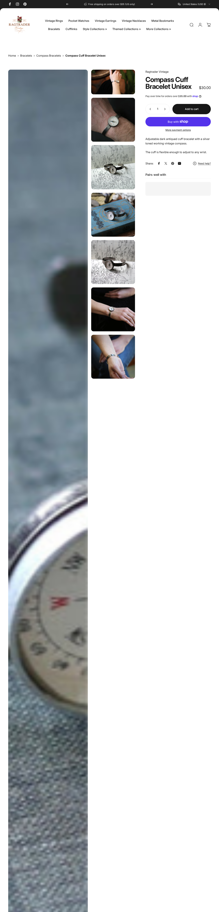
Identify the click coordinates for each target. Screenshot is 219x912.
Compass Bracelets (48, 55)
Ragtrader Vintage (157, 71)
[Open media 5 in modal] (113, 215)
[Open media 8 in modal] (113, 357)
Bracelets (26, 55)
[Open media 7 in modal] (113, 309)
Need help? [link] (204, 163)
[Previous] (67, 4)
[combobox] (194, 4)
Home (12, 55)
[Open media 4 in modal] (113, 167)
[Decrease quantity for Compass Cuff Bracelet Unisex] (149, 109)
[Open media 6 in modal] (113, 262)
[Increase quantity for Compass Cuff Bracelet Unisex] (166, 109)
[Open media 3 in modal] (113, 120)
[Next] (151, 4)
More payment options (178, 129)
